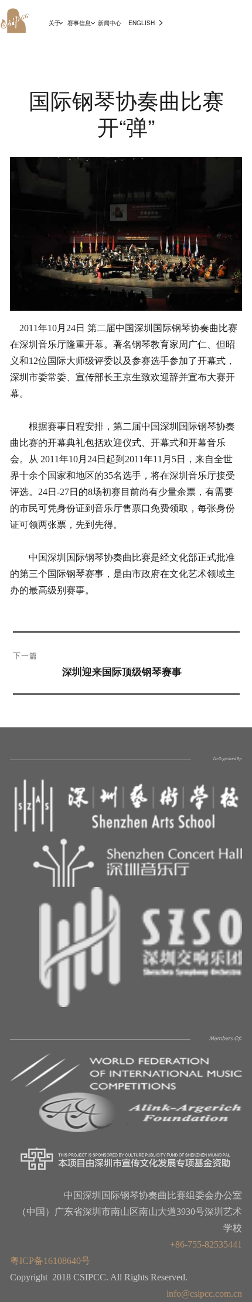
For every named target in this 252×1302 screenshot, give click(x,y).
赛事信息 (79, 23)
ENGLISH (141, 23)
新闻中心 (109, 23)
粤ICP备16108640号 (50, 1261)
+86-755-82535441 (206, 1244)
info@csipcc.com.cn (204, 1293)
